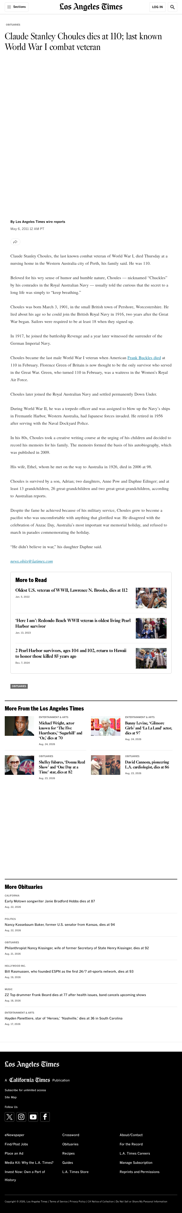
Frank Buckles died (144, 357)
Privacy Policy (78, 1201)
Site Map (11, 1097)
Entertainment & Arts (53, 717)
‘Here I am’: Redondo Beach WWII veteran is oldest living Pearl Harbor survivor (73, 624)
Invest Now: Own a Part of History (25, 1176)
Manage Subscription (136, 1162)
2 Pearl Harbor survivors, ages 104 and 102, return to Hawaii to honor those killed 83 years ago (70, 654)
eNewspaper (14, 1135)
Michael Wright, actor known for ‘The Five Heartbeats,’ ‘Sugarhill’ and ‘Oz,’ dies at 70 (60, 730)
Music (9, 989)
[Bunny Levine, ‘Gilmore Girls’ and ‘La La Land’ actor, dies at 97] (105, 726)
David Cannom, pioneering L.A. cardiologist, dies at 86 (147, 764)
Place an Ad (14, 1153)
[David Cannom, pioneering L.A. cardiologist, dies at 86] (105, 765)
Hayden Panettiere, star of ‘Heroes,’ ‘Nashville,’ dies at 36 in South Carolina (64, 1018)
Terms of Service (59, 1201)
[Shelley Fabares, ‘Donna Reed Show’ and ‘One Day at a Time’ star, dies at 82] (19, 765)
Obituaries (13, 25)
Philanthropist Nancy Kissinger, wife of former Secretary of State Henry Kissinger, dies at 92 (77, 948)
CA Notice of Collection (101, 1201)
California (12, 896)
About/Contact (131, 1135)
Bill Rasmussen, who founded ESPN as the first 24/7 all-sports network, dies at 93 (69, 971)
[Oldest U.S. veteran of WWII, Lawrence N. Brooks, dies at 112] (151, 598)
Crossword (70, 1135)
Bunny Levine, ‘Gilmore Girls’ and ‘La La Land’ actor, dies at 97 (148, 728)
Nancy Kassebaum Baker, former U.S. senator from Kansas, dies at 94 (60, 924)
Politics (10, 919)
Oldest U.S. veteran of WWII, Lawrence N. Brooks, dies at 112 (71, 590)
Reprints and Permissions (139, 1172)
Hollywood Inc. (15, 966)
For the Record (131, 1144)
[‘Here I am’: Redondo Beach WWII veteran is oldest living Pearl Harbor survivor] (151, 628)
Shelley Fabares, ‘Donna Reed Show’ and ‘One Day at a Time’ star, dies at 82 (62, 767)
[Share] (15, 241)
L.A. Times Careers (135, 1153)
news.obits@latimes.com (31, 561)
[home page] (91, 6)
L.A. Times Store (75, 1172)
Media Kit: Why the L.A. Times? (29, 1162)
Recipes (68, 1153)
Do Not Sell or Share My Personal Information (141, 1201)
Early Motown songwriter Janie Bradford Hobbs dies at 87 (50, 901)
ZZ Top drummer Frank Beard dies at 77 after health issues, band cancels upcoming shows (75, 995)
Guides (67, 1162)
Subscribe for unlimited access (25, 1090)
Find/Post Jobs (16, 1144)
